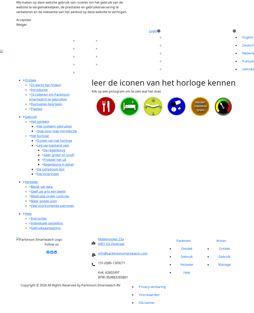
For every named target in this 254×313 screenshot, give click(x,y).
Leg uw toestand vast (53, 145)
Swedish (171, 69)
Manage (107, 56)
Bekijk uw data (42, 187)
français (248, 61)
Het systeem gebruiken (54, 126)
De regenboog (54, 150)
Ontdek (84, 40)
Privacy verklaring (152, 287)
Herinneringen (48, 174)
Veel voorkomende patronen (52, 206)
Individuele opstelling (47, 223)
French (171, 61)
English (171, 37)
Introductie (39, 90)
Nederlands (248, 53)
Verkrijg (84, 72)
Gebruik (84, 48)
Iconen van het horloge (54, 140)
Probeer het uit (54, 159)
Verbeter (85, 56)
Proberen (108, 64)
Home (64, 32)
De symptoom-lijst (50, 169)
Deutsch (248, 45)
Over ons (125, 32)
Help (81, 64)
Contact (141, 32)
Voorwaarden (149, 295)
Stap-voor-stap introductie (57, 131)
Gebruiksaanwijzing (46, 228)
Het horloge (40, 136)
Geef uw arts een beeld (48, 191)
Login (153, 31)
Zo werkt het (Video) (46, 85)
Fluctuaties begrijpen (46, 104)
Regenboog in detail (58, 164)
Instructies (39, 218)
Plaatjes (36, 109)
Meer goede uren (44, 201)
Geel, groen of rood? (58, 155)
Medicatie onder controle (50, 196)
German (171, 45)
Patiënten (79, 32)
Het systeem (40, 121)
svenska (248, 69)
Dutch (171, 53)
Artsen (100, 32)
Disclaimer (147, 302)
